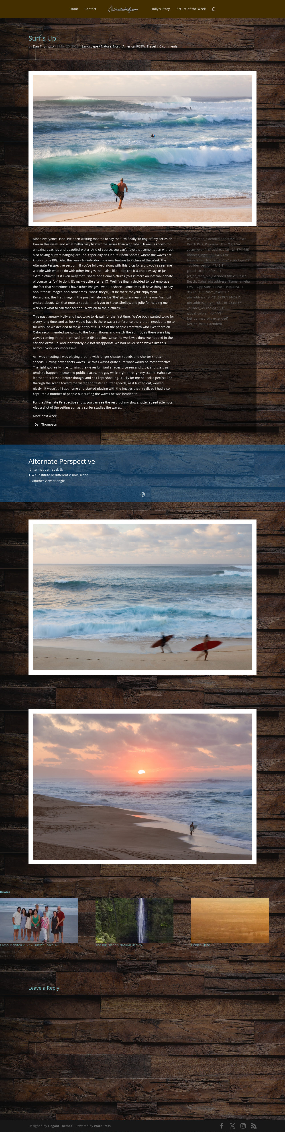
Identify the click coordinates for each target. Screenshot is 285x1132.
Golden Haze (200, 945)
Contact (90, 9)
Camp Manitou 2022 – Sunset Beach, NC (30, 945)
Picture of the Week (191, 9)
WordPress (102, 1126)
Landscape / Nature (96, 46)
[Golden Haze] (236, 920)
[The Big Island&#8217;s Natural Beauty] (141, 920)
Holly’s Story (160, 9)
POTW (140, 46)
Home (74, 9)
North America (124, 46)
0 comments (168, 46)
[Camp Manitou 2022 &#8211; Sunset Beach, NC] (45, 920)
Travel (151, 46)
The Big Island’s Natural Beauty (119, 945)
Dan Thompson (44, 46)
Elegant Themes (60, 1126)
